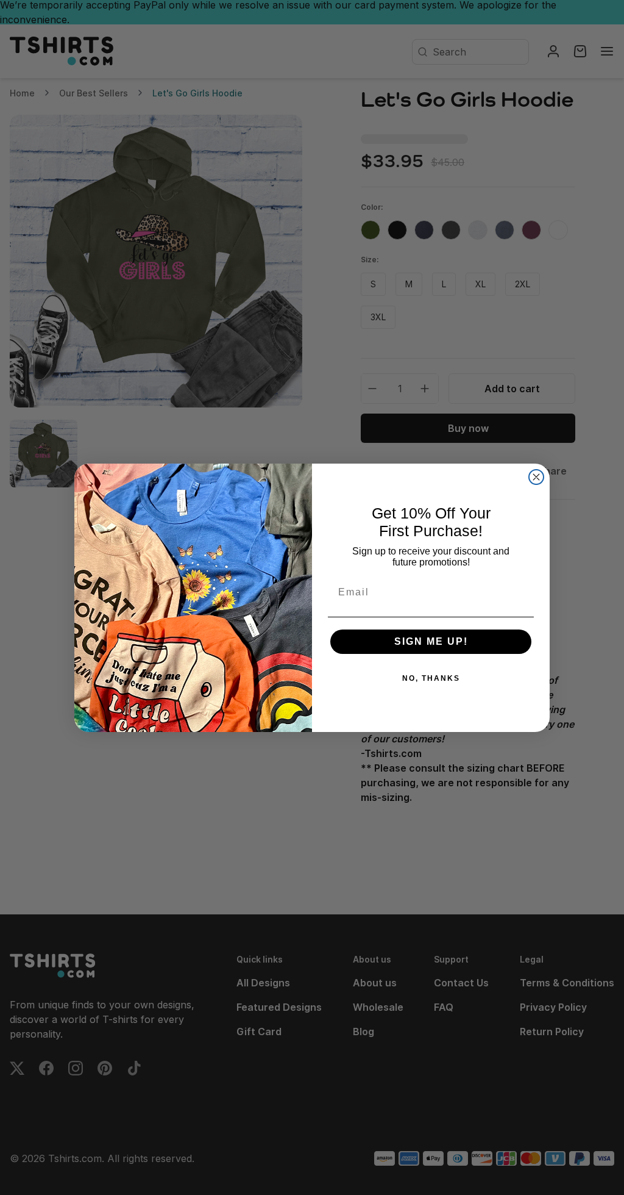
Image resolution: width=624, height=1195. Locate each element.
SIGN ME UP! (431, 641)
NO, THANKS (431, 678)
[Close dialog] (536, 477)
